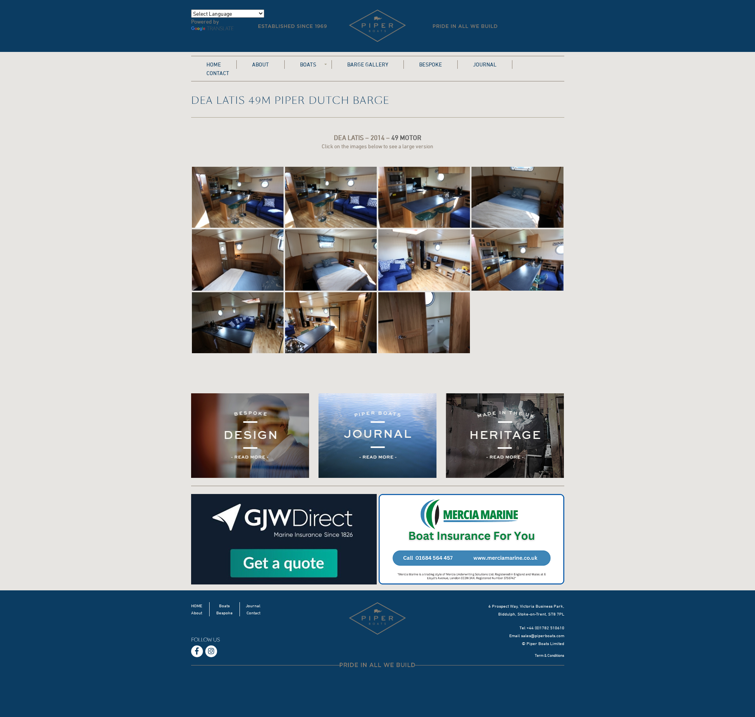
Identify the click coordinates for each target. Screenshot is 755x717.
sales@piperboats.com (542, 635)
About (260, 64)
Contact (217, 73)
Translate (220, 28)
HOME (213, 64)
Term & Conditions (549, 655)
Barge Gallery (367, 64)
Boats (308, 64)
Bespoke (430, 64)
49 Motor (406, 138)
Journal (485, 64)
